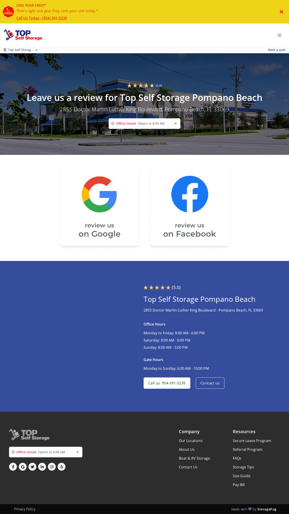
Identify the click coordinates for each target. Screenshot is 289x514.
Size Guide (241, 475)
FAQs (237, 458)
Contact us (210, 383)
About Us (187, 449)
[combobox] (144, 123)
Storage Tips (243, 467)
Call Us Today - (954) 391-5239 (41, 18)
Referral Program (247, 449)
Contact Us (188, 467)
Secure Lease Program (252, 440)
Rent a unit (276, 50)
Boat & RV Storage (194, 458)
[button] (13, 467)
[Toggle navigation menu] (281, 34)
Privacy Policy (24, 509)
